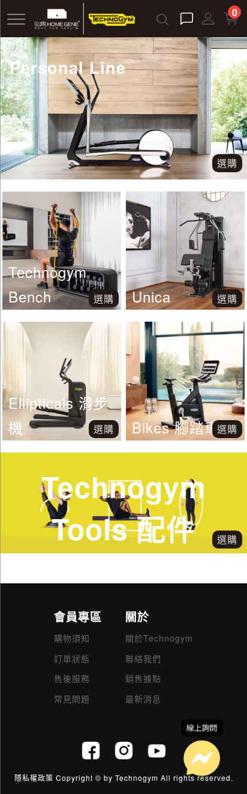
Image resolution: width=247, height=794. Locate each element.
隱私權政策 (33, 777)
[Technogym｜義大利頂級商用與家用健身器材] (84, 17)
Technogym (136, 777)
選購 (104, 298)
